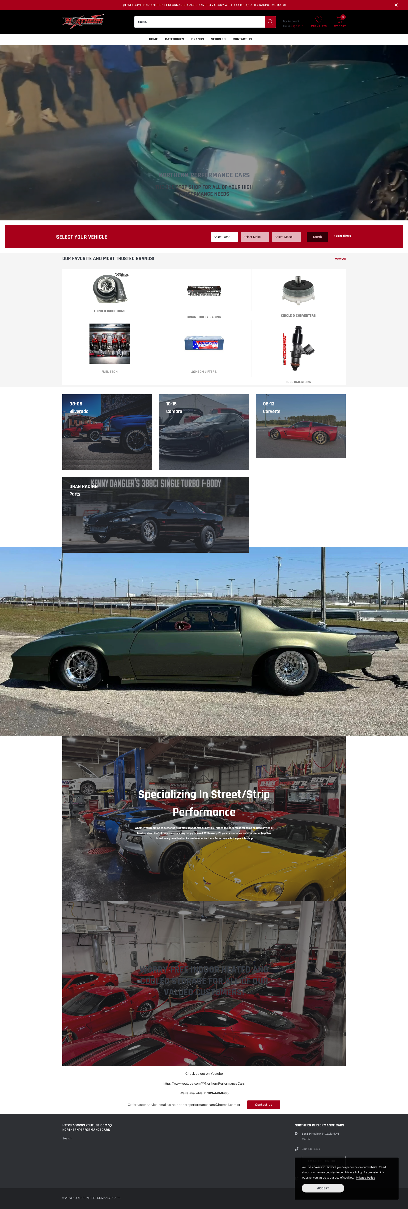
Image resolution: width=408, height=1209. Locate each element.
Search (317, 237)
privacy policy (365, 1177)
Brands (197, 39)
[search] (270, 22)
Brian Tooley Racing (204, 317)
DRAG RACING (83, 486)
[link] (109, 288)
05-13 (268, 404)
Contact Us (242, 39)
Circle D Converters (298, 315)
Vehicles (218, 39)
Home (153, 39)
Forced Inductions (109, 311)
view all (340, 259)
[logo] (83, 21)
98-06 (75, 404)
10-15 (171, 404)
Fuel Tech (110, 372)
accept (323, 1188)
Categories (174, 39)
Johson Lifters (204, 372)
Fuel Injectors (298, 382)
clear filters (342, 236)
